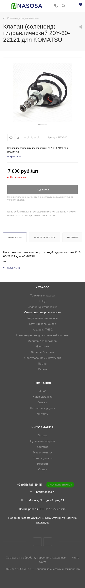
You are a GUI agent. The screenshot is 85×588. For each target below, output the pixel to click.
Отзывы (42, 402)
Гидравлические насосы (42, 318)
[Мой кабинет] (71, 6)
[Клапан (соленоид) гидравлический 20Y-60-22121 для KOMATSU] (42, 92)
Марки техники (42, 452)
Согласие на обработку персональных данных (36, 557)
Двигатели (42, 346)
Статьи (42, 469)
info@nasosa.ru (45, 491)
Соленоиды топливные (43, 307)
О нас (42, 391)
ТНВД (42, 301)
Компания (42, 383)
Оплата (42, 435)
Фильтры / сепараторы (42, 341)
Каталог (43, 287)
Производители (43, 458)
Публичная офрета (42, 441)
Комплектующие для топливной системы (42, 335)
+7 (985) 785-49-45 (29, 484)
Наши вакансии (43, 396)
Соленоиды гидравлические (42, 312)
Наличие (73, 237)
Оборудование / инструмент (42, 357)
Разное (42, 369)
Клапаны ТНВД (42, 329)
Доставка (42, 446)
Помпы (42, 363)
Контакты (42, 413)
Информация (42, 427)
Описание (15, 237)
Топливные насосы (42, 295)
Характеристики (44, 237)
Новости (42, 463)
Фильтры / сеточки (42, 352)
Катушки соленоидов (42, 323)
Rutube (47, 541)
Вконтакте (37, 541)
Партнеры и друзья (42, 408)
